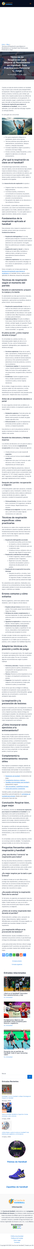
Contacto (17, 1242)
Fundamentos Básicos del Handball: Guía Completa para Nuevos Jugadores (15, 1021)
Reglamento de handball (12, 776)
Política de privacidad (17, 1236)
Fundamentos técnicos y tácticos (15, 780)
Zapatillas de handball (17, 1187)
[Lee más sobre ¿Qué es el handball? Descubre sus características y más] (17, 984)
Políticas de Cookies (17, 1238)
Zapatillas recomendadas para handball (17, 782)
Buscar (4, 1073)
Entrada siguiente (17, 964)
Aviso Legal (17, 1240)
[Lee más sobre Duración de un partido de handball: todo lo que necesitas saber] (17, 1039)
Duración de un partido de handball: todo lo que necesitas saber (16, 1052)
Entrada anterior (17, 961)
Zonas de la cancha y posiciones (15, 788)
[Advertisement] (17, 25)
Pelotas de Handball (17, 1161)
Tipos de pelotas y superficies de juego (16, 786)
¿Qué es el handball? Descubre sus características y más (15, 994)
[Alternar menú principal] (30, 3)
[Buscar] (29, 1077)
